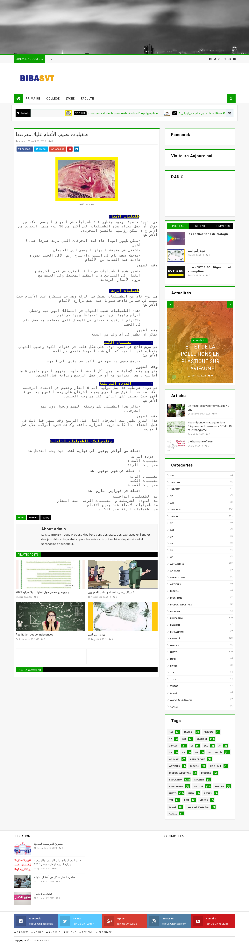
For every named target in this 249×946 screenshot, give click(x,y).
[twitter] (215, 59)
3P (171, 536)
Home (50, 59)
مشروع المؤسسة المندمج (48, 843)
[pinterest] (229, 59)
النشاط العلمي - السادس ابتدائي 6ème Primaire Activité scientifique (199, 113)
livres (174, 665)
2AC (172, 502)
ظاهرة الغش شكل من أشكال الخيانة (54, 877)
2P (171, 523)
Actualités (199, 348)
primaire (33, 98)
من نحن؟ (174, 706)
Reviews (87, 932)
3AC (172, 529)
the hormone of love (200, 441)
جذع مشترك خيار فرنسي (181, 699)
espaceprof (177, 631)
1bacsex (175, 489)
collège (53, 98)
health (174, 645)
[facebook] (210, 59)
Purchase (105, 932)
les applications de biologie (208, 234)
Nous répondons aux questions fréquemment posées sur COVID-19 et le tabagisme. (210, 426)
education (176, 618)
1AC (172, 475)
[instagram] (225, 59)
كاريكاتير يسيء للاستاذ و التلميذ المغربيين (111, 592)
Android (54, 932)
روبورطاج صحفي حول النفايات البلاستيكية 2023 (42, 592)
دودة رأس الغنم (96, 634)
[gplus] (220, 59)
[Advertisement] (116, 27)
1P (171, 495)
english (175, 624)
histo (173, 652)
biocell (174, 591)
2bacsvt (175, 516)
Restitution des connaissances (34, 634)
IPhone (71, 932)
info (173, 658)
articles (175, 584)
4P (171, 543)
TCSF (173, 679)
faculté (87, 98)
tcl (172, 672)
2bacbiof (175, 509)
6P (155, 113)
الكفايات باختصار (43, 893)
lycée (70, 98)
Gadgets (22, 932)
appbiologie (177, 577)
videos (174, 686)
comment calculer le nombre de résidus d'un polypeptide (103, 113)
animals (33, 517)
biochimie (60, 113)
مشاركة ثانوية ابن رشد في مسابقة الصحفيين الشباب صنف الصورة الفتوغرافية (200, 361)
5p (171, 550)
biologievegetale (181, 604)
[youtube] (234, 59)
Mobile (38, 932)
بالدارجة (45, 517)
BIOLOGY (175, 611)
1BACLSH (175, 482)
